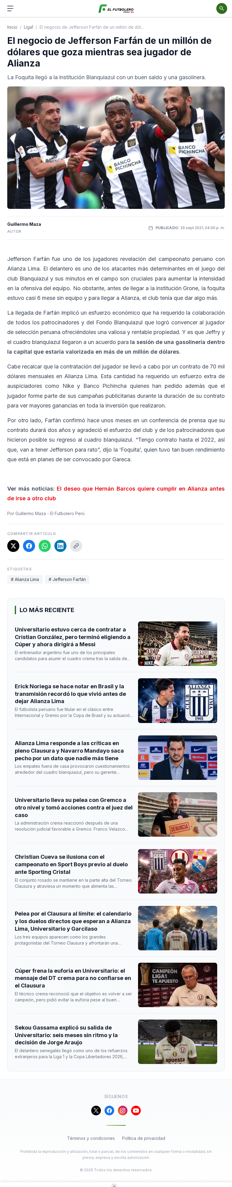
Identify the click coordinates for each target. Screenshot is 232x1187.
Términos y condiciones (91, 1138)
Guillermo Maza (24, 224)
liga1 (28, 27)
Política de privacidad (143, 1138)
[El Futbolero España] (116, 9)
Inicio (12, 27)
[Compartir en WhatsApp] (45, 546)
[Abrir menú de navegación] (10, 8)
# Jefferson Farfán (67, 579)
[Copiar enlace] (76, 546)
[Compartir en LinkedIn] (60, 546)
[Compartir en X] (13, 546)
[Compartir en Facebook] (29, 546)
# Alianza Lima (25, 579)
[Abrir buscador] (221, 8)
